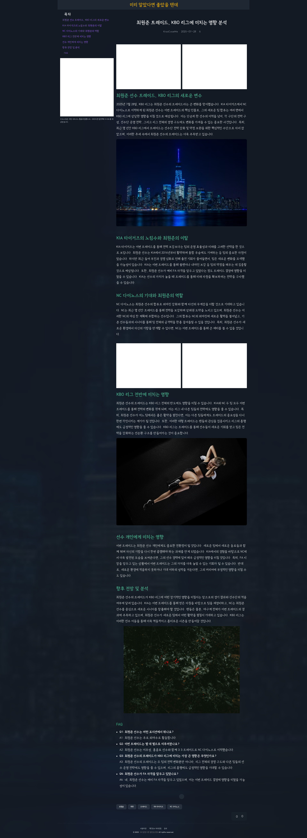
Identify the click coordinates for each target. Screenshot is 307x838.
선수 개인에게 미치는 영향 (75, 42)
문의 (165, 829)
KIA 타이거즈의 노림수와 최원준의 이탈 (82, 25)
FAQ (66, 53)
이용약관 (143, 829)
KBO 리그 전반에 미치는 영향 (76, 36)
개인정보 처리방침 (155, 829)
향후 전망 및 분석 (70, 47)
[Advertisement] (148, 66)
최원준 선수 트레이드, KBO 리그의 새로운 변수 (85, 20)
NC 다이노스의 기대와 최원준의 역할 (80, 31)
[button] (121, 806)
